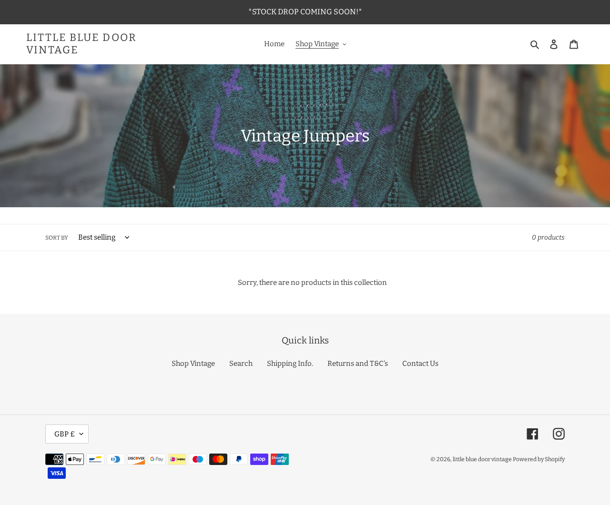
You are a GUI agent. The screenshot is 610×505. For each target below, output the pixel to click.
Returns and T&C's (357, 363)
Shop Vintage (193, 363)
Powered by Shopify (539, 459)
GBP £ (64, 434)
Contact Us (420, 363)
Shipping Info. (290, 363)
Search (241, 363)
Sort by (56, 237)
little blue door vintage (81, 43)
